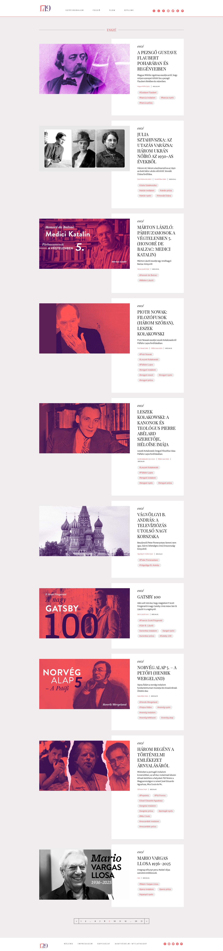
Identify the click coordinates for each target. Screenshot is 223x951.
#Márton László (146, 280)
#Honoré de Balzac (148, 275)
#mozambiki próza (147, 826)
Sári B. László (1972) (143, 614)
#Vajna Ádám (145, 707)
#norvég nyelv (163, 707)
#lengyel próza (146, 380)
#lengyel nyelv (165, 375)
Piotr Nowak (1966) (142, 348)
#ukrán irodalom (146, 190)
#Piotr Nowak (145, 354)
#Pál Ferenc (160, 795)
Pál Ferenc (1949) (142, 789)
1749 (138, 878)
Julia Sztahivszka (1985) (144, 179)
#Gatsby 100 (165, 636)
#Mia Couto (144, 816)
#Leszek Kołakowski (148, 359)
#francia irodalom (147, 98)
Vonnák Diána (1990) (160, 179)
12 (125, 921)
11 (120, 921)
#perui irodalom (146, 889)
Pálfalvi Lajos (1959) (156, 348)
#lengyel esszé (146, 375)
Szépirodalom (75, 10)
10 (115, 921)
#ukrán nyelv (145, 196)
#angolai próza (146, 811)
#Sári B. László (146, 626)
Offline (129, 10)
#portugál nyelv (166, 811)
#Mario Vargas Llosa (148, 884)
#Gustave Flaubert (147, 92)
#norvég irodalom (147, 712)
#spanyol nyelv (146, 894)
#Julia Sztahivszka (148, 185)
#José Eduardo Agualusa (150, 801)
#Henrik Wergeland (148, 702)
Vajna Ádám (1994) (142, 696)
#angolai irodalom (147, 806)
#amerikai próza (146, 636)
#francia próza (145, 103)
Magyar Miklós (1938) (143, 86)
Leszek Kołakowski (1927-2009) (146, 459)
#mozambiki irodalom (149, 821)
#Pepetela (144, 795)
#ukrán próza (166, 190)
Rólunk (68, 944)
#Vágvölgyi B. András (149, 565)
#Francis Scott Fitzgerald (150, 620)
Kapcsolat (104, 944)
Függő (97, 10)
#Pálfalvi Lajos (146, 365)
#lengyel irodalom (147, 370)
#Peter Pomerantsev (148, 560)
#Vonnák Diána (164, 196)
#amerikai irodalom (148, 631)
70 (136, 921)
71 (141, 921)
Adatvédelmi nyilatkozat (131, 944)
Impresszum (85, 944)
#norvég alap (167, 718)
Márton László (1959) (143, 269)
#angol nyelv (168, 631)
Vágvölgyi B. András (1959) (145, 554)
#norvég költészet (147, 718)
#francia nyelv (167, 98)
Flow (112, 10)
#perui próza (165, 889)
